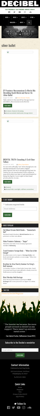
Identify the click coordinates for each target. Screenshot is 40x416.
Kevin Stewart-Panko (23, 98)
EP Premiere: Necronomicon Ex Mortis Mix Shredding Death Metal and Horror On (19, 93)
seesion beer (30, 189)
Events (23, 17)
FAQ (20, 392)
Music (15, 17)
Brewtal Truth (10, 189)
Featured (14, 111)
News (7, 17)
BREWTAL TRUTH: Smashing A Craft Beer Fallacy (19, 160)
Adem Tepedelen (23, 164)
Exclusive (8, 111)
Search (30, 25)
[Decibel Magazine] (20, 3)
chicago (26, 113)
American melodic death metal (14, 113)
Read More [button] (8, 105)
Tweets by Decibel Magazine (12, 294)
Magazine (12, 22)
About (22, 22)
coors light (17, 189)
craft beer (23, 189)
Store (32, 17)
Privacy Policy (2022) (20, 394)
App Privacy (20, 396)
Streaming (20, 111)
